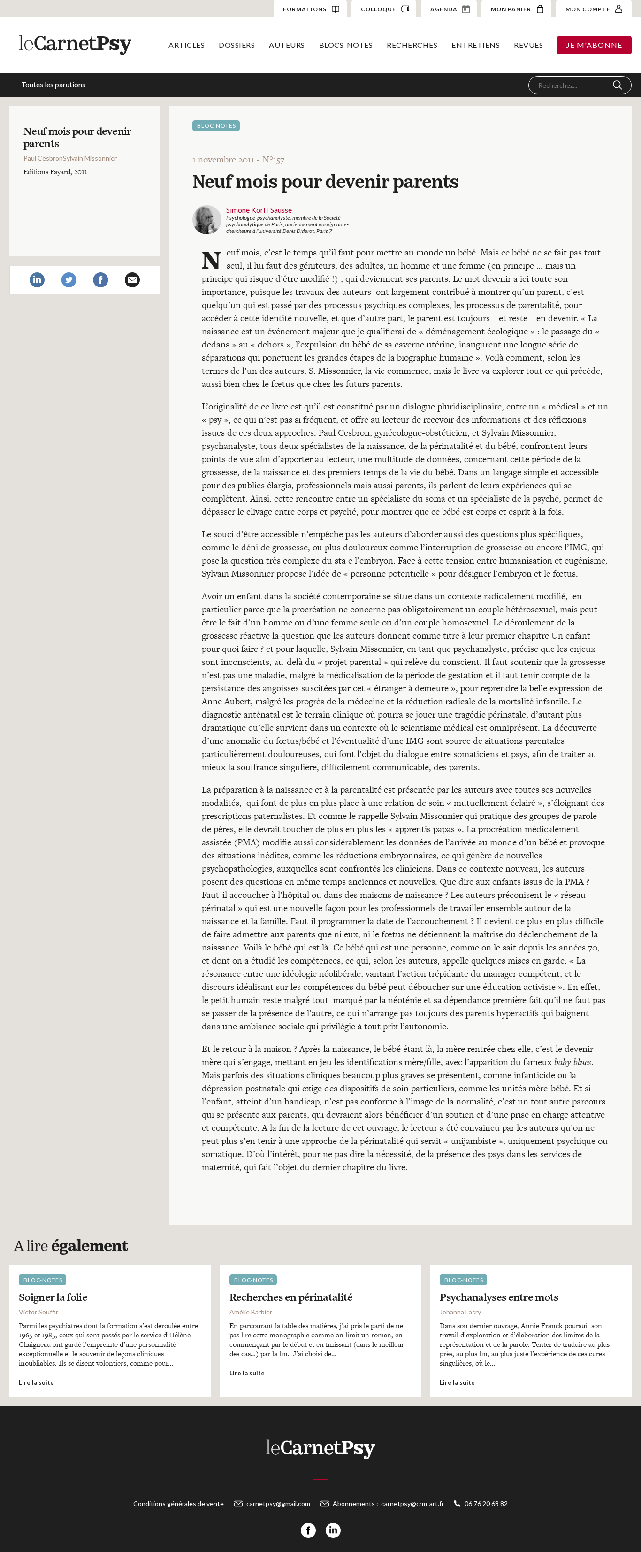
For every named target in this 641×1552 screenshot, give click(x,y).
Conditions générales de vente (178, 1503)
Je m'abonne (594, 44)
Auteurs (287, 44)
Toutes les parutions (53, 84)
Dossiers (237, 44)
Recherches (412, 44)
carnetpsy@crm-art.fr (412, 1503)
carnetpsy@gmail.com (278, 1503)
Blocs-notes (346, 44)
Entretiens (475, 44)
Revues (528, 44)
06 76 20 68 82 (486, 1503)
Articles (186, 44)
